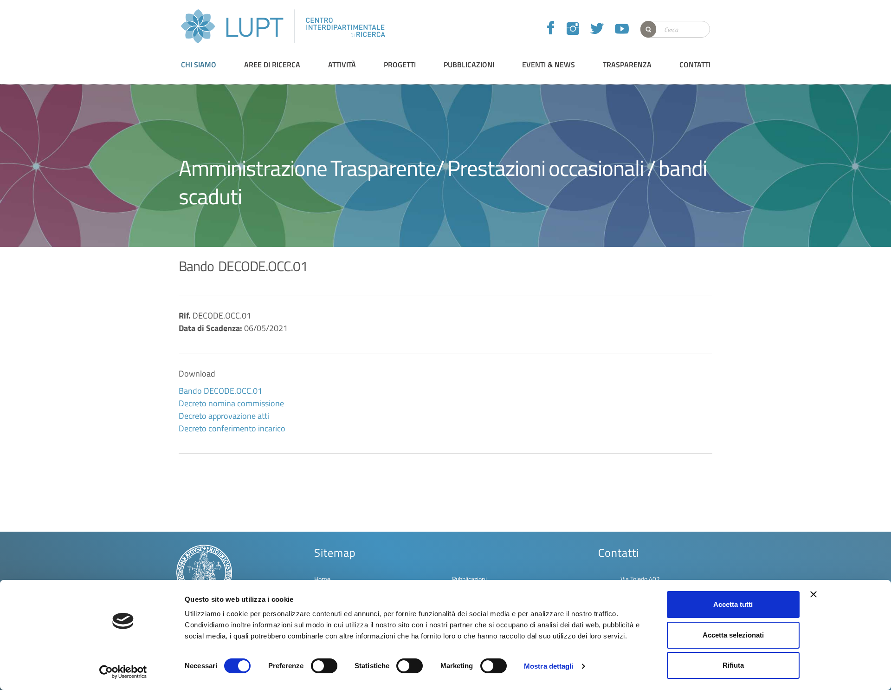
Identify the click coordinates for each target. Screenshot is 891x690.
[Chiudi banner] (813, 594)
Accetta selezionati (733, 635)
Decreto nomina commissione (231, 403)
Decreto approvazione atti (224, 416)
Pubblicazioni (469, 579)
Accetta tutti (733, 604)
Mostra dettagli (549, 666)
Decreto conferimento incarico (232, 428)
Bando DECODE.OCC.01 (220, 390)
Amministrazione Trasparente (307, 167)
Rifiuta (733, 665)
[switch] (324, 665)
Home (322, 579)
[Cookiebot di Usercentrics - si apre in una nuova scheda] (123, 672)
